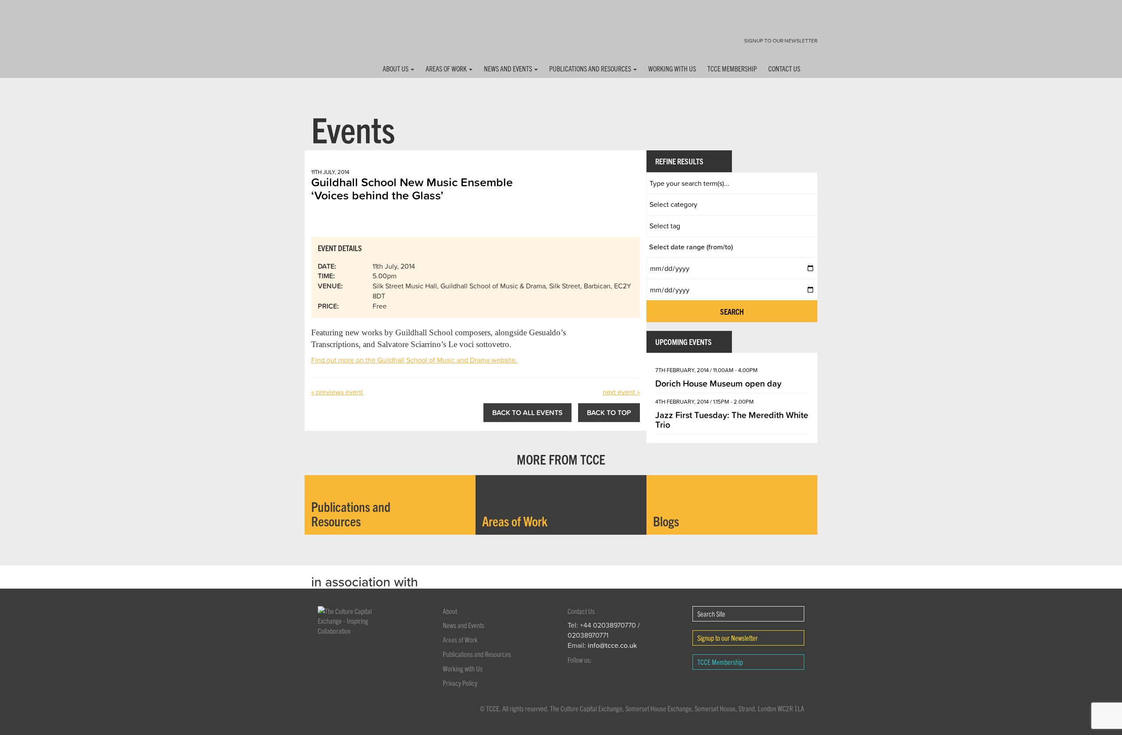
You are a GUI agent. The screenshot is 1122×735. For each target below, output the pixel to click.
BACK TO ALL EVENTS (527, 412)
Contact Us (784, 68)
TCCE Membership (732, 68)
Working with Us (672, 68)
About (450, 611)
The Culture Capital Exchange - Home (332, 36)
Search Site (711, 613)
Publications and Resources (590, 68)
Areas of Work (447, 68)
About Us (396, 68)
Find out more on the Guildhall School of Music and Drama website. (414, 360)
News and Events (508, 68)
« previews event (337, 392)
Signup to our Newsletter (780, 40)
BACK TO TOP (609, 412)
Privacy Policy (460, 682)
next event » (621, 392)
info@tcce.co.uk (612, 645)
